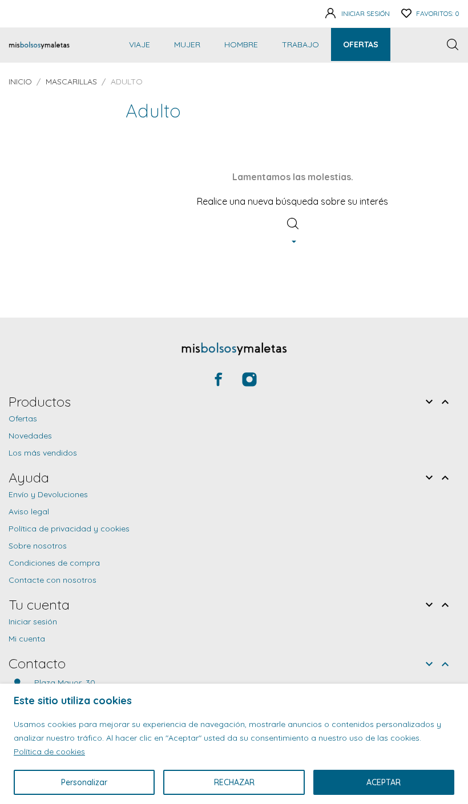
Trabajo (300, 44)
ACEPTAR (383, 782)
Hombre (241, 44)
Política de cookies (49, 751)
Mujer (187, 44)
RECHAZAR (234, 782)
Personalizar (84, 782)
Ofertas (360, 44)
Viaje (139, 44)
